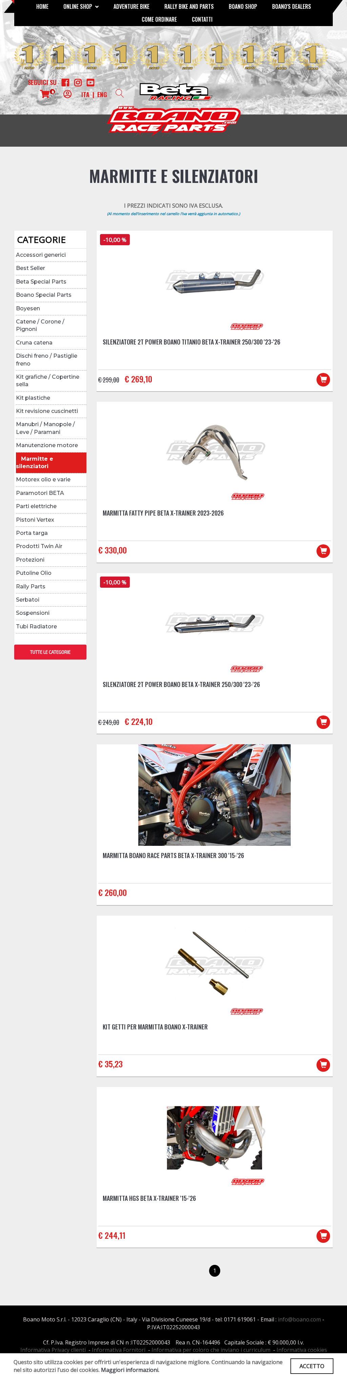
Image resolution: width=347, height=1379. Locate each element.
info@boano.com (299, 1319)
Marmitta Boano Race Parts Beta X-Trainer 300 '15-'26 (173, 855)
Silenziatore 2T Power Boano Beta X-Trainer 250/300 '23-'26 (181, 684)
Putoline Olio (34, 573)
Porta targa (32, 533)
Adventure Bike (131, 6)
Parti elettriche (36, 506)
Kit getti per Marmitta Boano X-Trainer (155, 1026)
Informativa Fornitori (118, 1350)
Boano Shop (243, 6)
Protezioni (30, 560)
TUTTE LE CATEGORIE (50, 652)
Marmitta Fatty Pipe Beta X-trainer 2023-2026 (163, 512)
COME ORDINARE (159, 19)
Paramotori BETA (40, 493)
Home (42, 6)
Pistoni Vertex (35, 520)
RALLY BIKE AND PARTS (189, 6)
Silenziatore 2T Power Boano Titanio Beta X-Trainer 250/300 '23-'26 (191, 341)
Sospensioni (32, 613)
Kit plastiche (33, 398)
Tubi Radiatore (36, 626)
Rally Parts (30, 586)
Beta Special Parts (41, 281)
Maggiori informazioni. (130, 1370)
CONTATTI (202, 19)
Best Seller (30, 268)
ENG (102, 94)
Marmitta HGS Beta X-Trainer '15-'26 (149, 1198)
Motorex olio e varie (43, 479)
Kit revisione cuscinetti (47, 411)
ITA (85, 94)
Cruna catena (34, 342)
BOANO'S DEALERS (291, 6)
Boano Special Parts (44, 295)
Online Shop (78, 6)
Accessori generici (41, 255)
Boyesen (28, 308)
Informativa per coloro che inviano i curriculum (210, 1350)
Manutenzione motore (47, 445)
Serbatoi (27, 600)
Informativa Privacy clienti (53, 1350)
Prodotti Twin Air (39, 546)
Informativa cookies (302, 1350)
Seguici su (42, 82)
